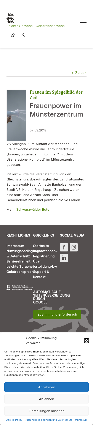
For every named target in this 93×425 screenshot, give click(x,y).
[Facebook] (64, 247)
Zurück (81, 73)
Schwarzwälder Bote (32, 209)
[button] (86, 340)
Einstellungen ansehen (46, 411)
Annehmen (46, 387)
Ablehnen (46, 399)
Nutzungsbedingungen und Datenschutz (48, 419)
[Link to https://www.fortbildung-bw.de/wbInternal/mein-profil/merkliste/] (13, 35)
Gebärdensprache (50, 26)
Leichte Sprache (19, 26)
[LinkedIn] (64, 258)
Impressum (80, 419)
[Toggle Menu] (83, 24)
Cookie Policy (14, 419)
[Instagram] (74, 247)
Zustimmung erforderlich (57, 314)
